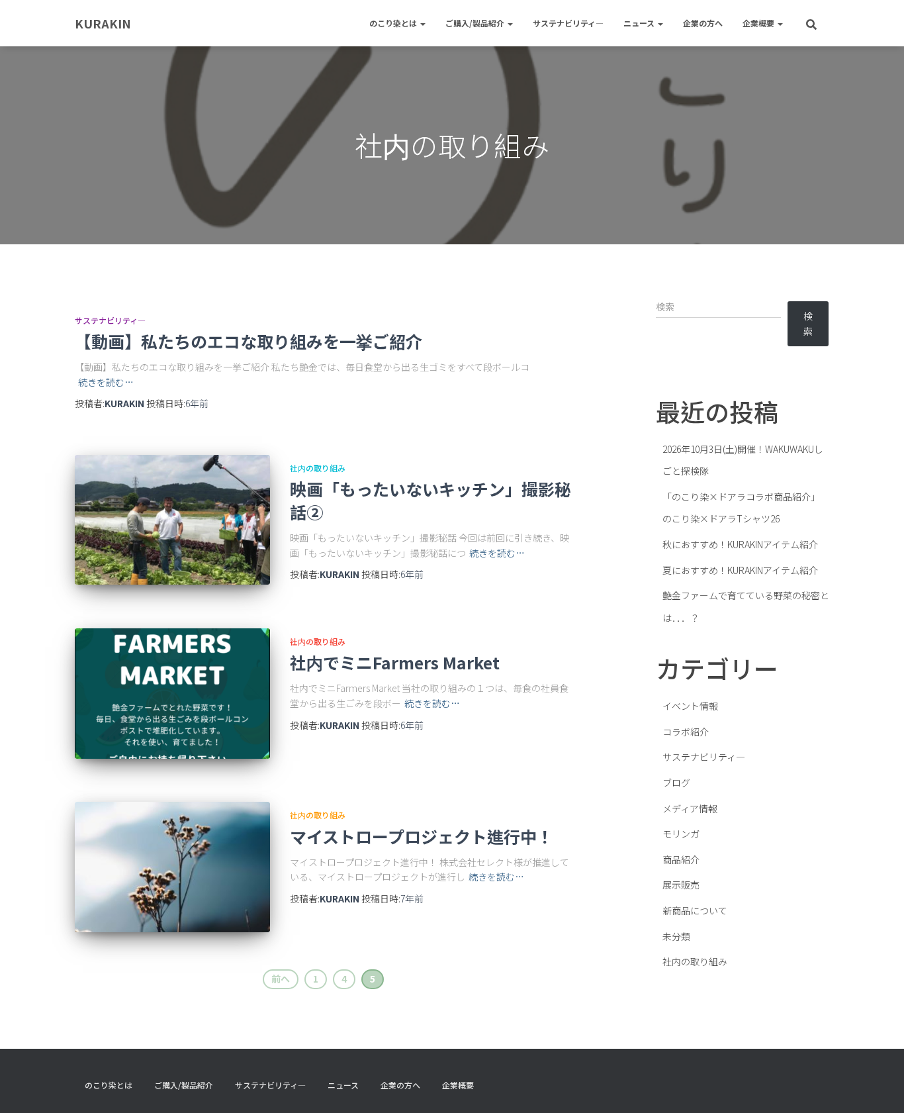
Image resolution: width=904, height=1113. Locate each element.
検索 (808, 323)
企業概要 (759, 22)
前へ (280, 978)
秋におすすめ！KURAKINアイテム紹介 (740, 544)
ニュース (639, 22)
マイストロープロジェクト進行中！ (421, 836)
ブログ (676, 782)
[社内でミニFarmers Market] (172, 693)
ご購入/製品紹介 (475, 22)
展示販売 (681, 884)
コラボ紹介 (685, 731)
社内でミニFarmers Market (395, 662)
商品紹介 (681, 859)
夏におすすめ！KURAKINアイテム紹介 (740, 570)
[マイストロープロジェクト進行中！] (172, 867)
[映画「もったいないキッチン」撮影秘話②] (172, 520)
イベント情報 (690, 705)
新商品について (694, 910)
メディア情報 (689, 808)
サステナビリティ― (568, 22)
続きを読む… (106, 382)
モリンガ (681, 833)
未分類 (676, 936)
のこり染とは (394, 22)
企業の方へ (703, 22)
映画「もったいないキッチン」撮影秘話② (430, 500)
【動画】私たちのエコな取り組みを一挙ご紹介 (248, 341)
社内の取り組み (317, 467)
